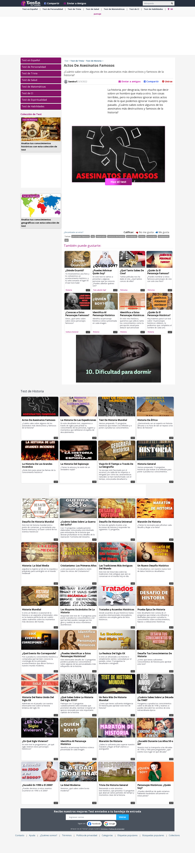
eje (66, 240)
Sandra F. (73, 81)
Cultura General (72, 332)
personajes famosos (80, 236)
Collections (174, 835)
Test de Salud (29, 80)
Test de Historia (30, 119)
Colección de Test (31, 114)
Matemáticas (114, 9)
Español (30, 9)
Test (66, 61)
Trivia (74, 9)
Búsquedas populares (153, 835)
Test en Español (31, 60)
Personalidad (52, 9)
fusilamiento (164, 236)
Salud (92, 9)
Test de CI (27, 93)
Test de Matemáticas (34, 86)
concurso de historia (116, 236)
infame (142, 236)
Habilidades (153, 9)
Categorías (107, 835)
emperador (101, 236)
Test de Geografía (31, 196)
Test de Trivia (29, 73)
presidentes (132, 236)
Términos (104, 829)
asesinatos (151, 236)
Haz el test (118, 182)
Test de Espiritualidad (34, 99)
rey (92, 236)
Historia (69, 290)
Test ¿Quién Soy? (99, 290)
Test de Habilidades (33, 106)
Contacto (19, 835)
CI (134, 9)
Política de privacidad (116, 829)
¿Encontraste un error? (73, 232)
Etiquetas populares (128, 835)
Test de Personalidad (34, 66)
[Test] (31, 3)
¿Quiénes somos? (48, 835)
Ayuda (32, 835)
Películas (123, 290)
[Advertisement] (97, 35)
